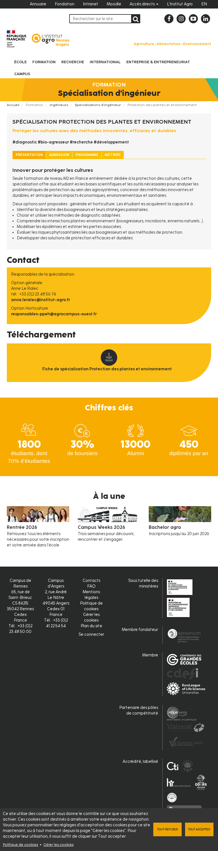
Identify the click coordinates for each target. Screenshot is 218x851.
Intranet (90, 4)
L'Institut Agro (180, 4)
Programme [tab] (87, 155)
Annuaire (38, 4)
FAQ (91, 586)
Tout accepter (199, 829)
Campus (22, 74)
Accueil (13, 105)
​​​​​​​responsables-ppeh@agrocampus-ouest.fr (54, 314)
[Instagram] (181, 18)
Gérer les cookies (58, 844)
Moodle (114, 4)
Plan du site (91, 626)
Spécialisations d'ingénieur (98, 105)
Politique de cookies (20, 844)
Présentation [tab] (29, 155)
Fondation (64, 4)
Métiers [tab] (113, 155)
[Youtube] (193, 18)
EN (204, 4)
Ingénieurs (59, 105)
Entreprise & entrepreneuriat (158, 62)
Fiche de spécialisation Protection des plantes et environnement (107, 369)
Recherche (72, 62)
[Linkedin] (205, 18)
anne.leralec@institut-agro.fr (40, 299)
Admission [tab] (59, 155)
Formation (44, 62)
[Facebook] (168, 18)
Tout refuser (167, 829)
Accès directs (143, 4)
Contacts (91, 580)
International (105, 62)
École (20, 62)
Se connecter (91, 634)
